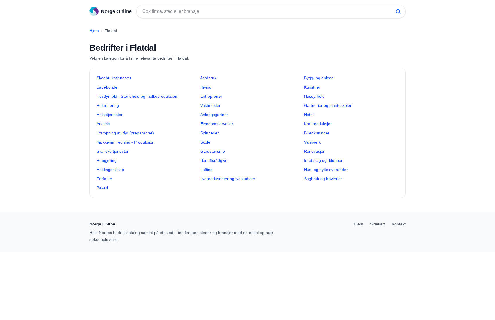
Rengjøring (107, 160)
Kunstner (312, 87)
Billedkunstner (316, 133)
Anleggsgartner (214, 114)
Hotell (309, 114)
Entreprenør (211, 96)
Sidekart (377, 224)
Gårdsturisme (212, 151)
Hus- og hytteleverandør (326, 169)
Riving (205, 87)
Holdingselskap (110, 169)
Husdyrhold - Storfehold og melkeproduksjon (137, 96)
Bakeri (102, 188)
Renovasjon (314, 151)
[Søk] (398, 11)
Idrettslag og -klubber (323, 160)
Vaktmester (210, 105)
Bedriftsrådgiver (214, 160)
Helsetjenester (110, 114)
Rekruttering (108, 105)
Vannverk (312, 142)
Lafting (206, 169)
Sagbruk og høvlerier (323, 178)
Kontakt (399, 224)
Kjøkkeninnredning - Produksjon (125, 142)
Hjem (94, 30)
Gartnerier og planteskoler (327, 105)
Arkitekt (103, 123)
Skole (205, 142)
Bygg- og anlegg (319, 78)
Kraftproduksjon (318, 123)
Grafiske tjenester (113, 151)
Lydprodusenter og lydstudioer (227, 178)
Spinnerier (209, 133)
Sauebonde (107, 87)
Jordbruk (208, 78)
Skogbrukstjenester (114, 78)
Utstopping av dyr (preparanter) (125, 133)
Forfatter (104, 178)
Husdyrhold (314, 96)
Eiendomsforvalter (216, 123)
